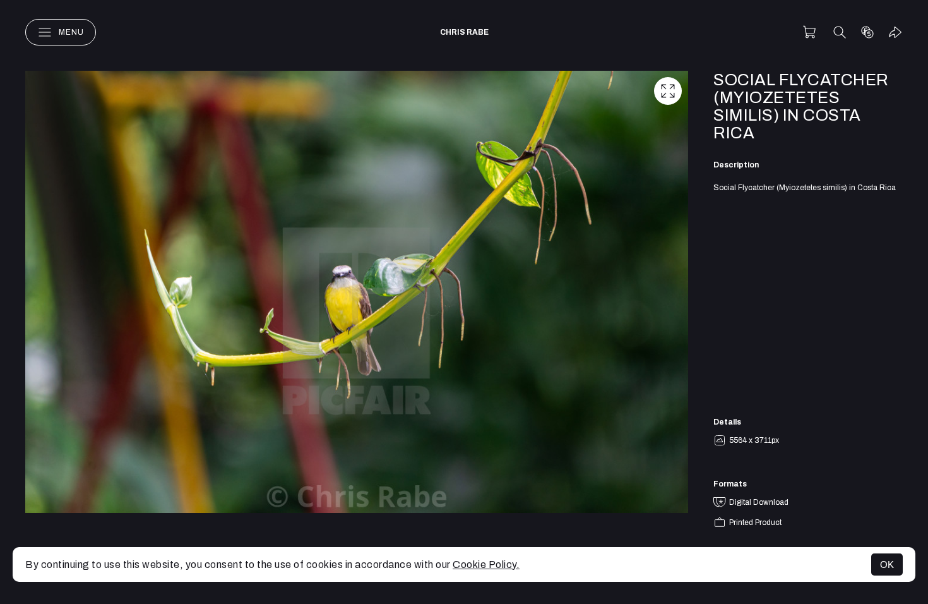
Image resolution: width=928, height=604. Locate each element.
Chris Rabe (464, 32)
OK (887, 564)
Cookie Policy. (486, 564)
